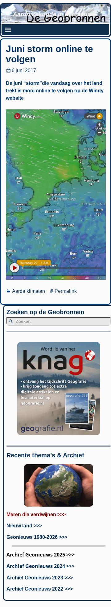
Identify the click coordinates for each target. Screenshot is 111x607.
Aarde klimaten (28, 291)
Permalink (66, 291)
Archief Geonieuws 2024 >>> (40, 566)
